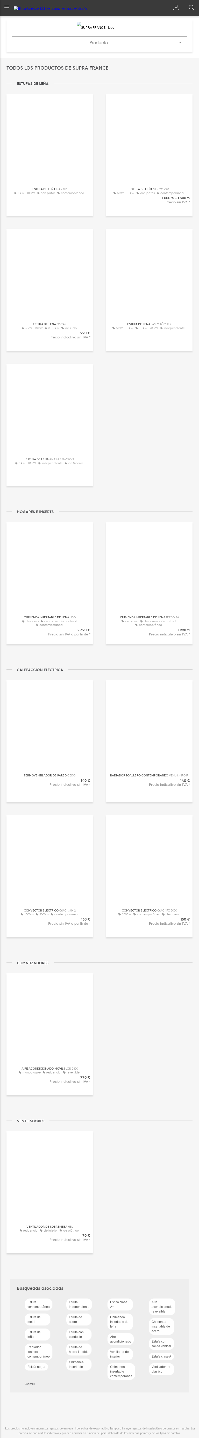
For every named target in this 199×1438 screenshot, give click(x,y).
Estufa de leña (34, 1334)
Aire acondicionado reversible (162, 1306)
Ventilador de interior (119, 1354)
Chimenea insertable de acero (161, 1326)
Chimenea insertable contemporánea (121, 1371)
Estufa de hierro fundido (79, 1349)
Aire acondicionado (120, 1339)
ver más (30, 1383)
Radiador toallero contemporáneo (38, 1351)
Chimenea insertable (76, 1364)
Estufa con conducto (76, 1334)
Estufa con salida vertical (161, 1344)
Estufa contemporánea (38, 1304)
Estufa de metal (34, 1319)
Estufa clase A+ (118, 1304)
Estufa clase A (161, 1356)
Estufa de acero (75, 1319)
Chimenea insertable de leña (119, 1321)
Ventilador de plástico (161, 1369)
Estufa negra (36, 1367)
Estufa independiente (79, 1304)
